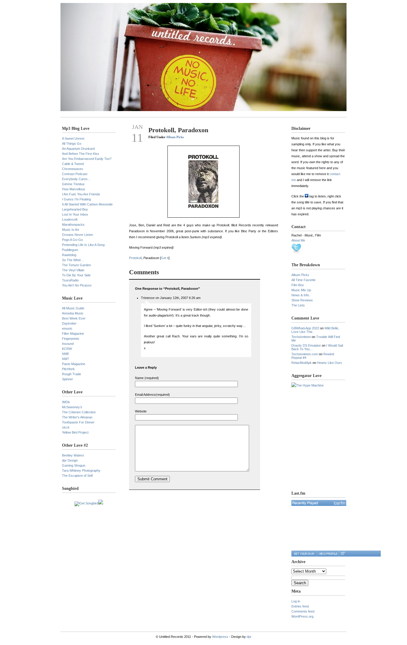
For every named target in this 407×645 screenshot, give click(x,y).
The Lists (298, 305)
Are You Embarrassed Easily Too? (86, 159)
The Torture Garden (76, 265)
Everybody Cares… (76, 179)
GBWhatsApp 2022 (305, 328)
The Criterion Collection (79, 412)
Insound (68, 343)
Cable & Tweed (73, 164)
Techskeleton (301, 337)
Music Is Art (70, 229)
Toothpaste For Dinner (78, 422)
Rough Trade (71, 374)
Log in (295, 601)
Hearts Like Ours (329, 362)
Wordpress (220, 636)
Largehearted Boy (75, 209)
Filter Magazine (73, 333)
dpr (249, 636)
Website (141, 411)
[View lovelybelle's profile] (328, 554)
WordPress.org (302, 616)
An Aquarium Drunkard (78, 148)
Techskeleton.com (304, 354)
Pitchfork (68, 369)
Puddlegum (70, 250)
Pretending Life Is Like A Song (83, 245)
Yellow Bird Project (75, 432)
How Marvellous (73, 189)
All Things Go (71, 143)
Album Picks (175, 137)
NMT (65, 359)
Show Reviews (302, 300)
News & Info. (300, 295)
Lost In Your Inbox (75, 214)
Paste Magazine (73, 364)
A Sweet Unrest (73, 138)
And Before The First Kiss (80, 153)
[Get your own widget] (304, 554)
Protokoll (135, 258)
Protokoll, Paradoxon (178, 130)
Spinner (67, 379)
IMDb (66, 402)
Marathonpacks (73, 224)
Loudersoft (69, 219)
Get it (165, 258)
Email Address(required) (152, 394)
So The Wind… (73, 260)
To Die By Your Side (76, 275)
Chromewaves (72, 169)
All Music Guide (73, 308)
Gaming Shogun (73, 465)
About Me (298, 240)
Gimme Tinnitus (73, 184)
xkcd (65, 427)
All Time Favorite (303, 280)
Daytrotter (69, 323)
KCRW (67, 348)
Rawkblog (69, 255)
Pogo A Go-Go (72, 240)
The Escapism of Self (77, 475)
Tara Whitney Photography (81, 470)
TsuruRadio (70, 280)
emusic (67, 328)
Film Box (297, 285)
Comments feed (302, 611)
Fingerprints (70, 338)
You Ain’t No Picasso (76, 285)
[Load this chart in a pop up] (342, 554)
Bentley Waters (73, 455)
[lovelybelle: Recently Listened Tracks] (318, 503)
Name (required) (147, 378)
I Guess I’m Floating (76, 199)
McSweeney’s (72, 407)
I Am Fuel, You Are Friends (81, 194)
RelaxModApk (301, 362)
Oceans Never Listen (77, 234)
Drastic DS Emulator (306, 345)
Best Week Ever (74, 318)
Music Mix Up (301, 290)
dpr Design (70, 460)
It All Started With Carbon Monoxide (87, 204)
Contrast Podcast (74, 174)
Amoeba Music (72, 313)
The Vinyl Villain (73, 270)
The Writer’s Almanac (77, 417)
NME (65, 354)
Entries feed (300, 606)
